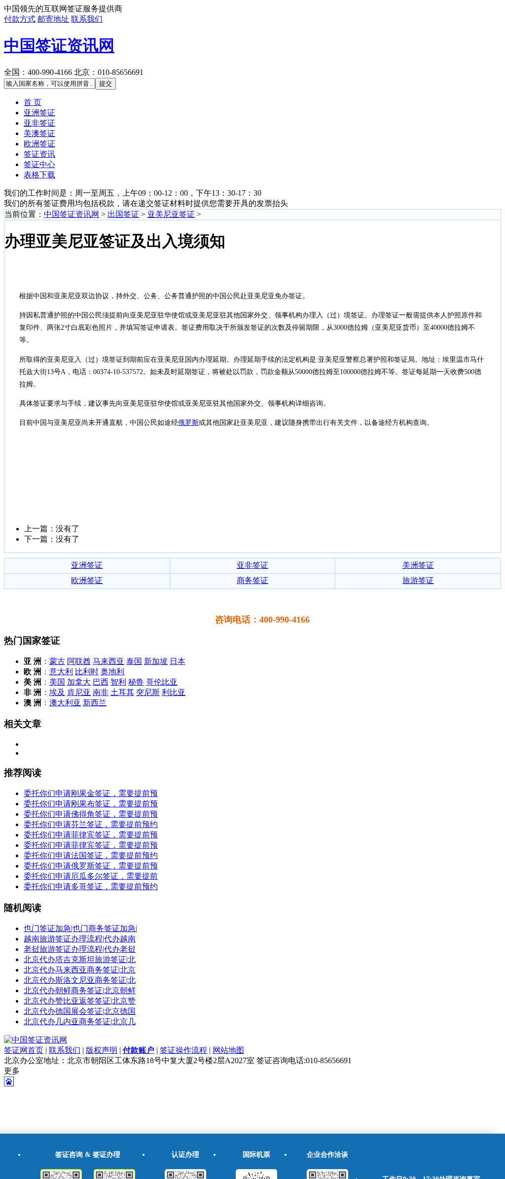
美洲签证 (418, 565)
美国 (57, 682)
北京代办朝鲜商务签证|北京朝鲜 (80, 990)
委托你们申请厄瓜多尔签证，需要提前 (91, 876)
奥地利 (112, 671)
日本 (177, 661)
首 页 (32, 102)
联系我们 (87, 19)
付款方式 (20, 19)
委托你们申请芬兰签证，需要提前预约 (91, 824)
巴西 (100, 682)
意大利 (61, 671)
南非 (100, 692)
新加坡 (156, 661)
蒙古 (57, 661)
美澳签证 (39, 133)
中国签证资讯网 (59, 45)
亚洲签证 (39, 112)
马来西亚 (108, 661)
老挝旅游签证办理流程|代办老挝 (80, 949)
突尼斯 (148, 692)
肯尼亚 (79, 692)
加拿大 (79, 682)
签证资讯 (39, 154)
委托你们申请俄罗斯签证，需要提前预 (91, 866)
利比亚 (173, 692)
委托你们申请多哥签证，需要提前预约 (91, 886)
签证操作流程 (183, 1050)
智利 (118, 682)
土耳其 (122, 692)
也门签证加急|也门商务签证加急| (80, 928)
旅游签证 (418, 580)
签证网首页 (23, 1050)
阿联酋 (79, 661)
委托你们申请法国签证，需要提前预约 (91, 855)
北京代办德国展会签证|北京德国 (80, 1011)
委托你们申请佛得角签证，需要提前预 (91, 814)
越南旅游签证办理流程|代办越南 (80, 939)
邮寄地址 (53, 19)
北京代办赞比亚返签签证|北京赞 (80, 1001)
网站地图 (228, 1050)
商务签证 (252, 580)
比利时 (87, 671)
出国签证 (123, 214)
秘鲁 (136, 682)
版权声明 (101, 1050)
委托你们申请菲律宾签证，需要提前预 (91, 835)
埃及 (57, 692)
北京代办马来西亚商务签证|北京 (80, 970)
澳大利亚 (65, 702)
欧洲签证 (39, 143)
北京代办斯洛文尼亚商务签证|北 (80, 980)
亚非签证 (39, 123)
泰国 (134, 661)
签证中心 (39, 164)
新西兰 (95, 702)
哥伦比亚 (162, 682)
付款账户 (138, 1050)
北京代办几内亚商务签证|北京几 (80, 1021)
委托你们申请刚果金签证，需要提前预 (91, 793)
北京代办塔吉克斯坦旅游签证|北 (80, 959)
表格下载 (39, 175)
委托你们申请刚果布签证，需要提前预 (91, 803)
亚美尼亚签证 (171, 214)
